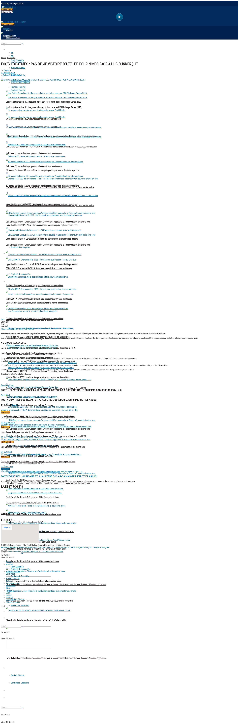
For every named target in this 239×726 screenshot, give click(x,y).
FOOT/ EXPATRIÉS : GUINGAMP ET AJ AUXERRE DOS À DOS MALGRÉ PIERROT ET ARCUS (48, 476)
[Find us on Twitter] (2, 607)
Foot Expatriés (13, 414)
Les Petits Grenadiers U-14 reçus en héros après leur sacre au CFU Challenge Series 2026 (43, 101)
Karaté (9, 595)
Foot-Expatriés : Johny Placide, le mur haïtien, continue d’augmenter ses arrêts (40, 600)
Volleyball (10, 600)
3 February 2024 (8, 73)
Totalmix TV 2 (7, 12)
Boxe (8, 588)
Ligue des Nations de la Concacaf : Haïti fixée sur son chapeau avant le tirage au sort (42, 264)
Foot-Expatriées (18, 68)
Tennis (9, 690)
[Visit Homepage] (9, 6)
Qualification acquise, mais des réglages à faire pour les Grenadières (34, 285)
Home (3, 57)
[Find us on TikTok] (4, 607)
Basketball (11, 668)
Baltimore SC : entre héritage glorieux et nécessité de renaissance (34, 166)
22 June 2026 (7, 467)
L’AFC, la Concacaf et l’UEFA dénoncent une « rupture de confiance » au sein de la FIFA (38, 347)
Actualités (11, 57)
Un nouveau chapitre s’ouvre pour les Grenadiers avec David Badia (33, 118)
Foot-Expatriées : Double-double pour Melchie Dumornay (29, 405)
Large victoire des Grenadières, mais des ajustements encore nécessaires (37, 302)
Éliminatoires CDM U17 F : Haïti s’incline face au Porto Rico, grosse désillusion (39, 371)
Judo (8, 593)
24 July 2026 (6, 452)
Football (10, 50)
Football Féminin (13, 282)
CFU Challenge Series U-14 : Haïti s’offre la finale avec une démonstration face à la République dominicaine (51, 136)
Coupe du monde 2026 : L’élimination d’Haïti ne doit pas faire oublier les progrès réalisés (38, 461)
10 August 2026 (8, 422)
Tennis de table (13, 698)
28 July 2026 (6, 437)
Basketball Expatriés (20, 683)
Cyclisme (10, 590)
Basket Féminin (17, 675)
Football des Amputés (20, 247)
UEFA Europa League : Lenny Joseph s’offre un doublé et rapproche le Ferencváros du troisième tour (48, 244)
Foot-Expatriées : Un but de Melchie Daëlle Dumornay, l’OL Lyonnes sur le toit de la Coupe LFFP (46, 388)
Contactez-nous (13, 602)
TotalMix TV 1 (7, 9)
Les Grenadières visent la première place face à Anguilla (29, 319)
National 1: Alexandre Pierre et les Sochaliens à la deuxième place (33, 581)
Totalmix (7, 70)
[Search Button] (22, 43)
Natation (9, 597)
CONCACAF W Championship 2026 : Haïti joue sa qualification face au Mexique (39, 299)
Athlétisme (10, 586)
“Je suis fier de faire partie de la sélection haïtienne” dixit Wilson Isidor (36, 620)
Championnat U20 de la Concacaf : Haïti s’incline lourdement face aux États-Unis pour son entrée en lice (50, 187)
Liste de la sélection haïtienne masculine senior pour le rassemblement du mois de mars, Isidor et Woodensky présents (56, 658)
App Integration (7, 24)
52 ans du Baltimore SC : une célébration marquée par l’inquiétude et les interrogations (42, 170)
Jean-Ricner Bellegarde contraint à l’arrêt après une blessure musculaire (31, 353)
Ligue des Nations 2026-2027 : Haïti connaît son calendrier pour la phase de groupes (41, 225)
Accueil (9, 562)
